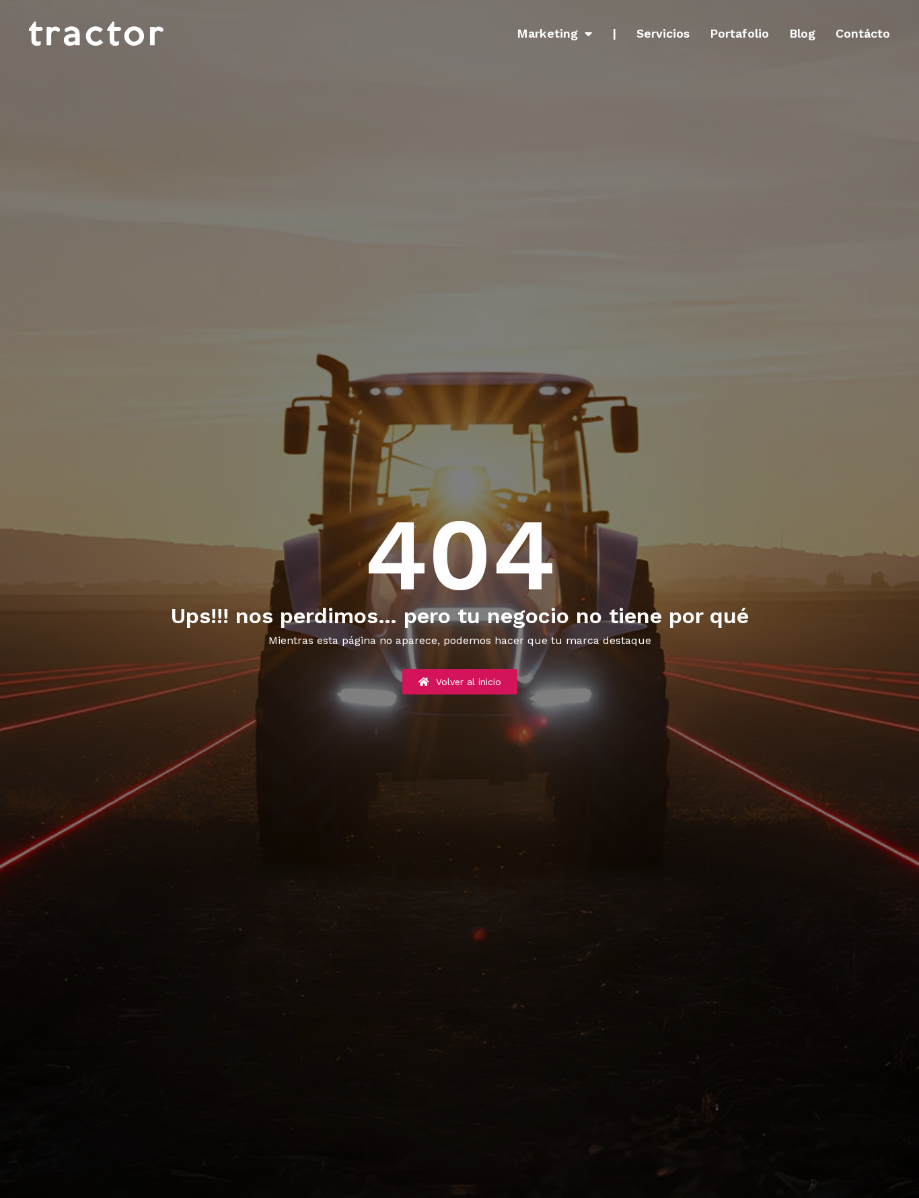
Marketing (547, 34)
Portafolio (739, 34)
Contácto (863, 34)
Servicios (663, 34)
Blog (802, 34)
